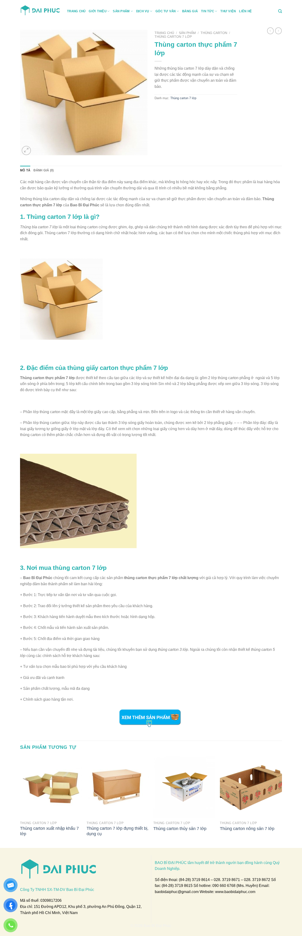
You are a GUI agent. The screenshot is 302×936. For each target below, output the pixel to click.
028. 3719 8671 (227, 880)
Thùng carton (214, 33)
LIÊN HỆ (245, 11)
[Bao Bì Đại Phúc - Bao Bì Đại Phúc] (40, 9)
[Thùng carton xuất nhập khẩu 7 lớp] (51, 787)
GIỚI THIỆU (97, 11)
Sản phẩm (187, 33)
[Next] (281, 801)
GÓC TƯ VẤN (165, 11)
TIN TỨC (207, 11)
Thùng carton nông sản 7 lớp (247, 828)
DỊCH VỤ (142, 11)
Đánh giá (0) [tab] (44, 170)
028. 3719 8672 (257, 880)
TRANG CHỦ (76, 11)
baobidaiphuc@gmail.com (177, 892)
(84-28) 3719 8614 (194, 880)
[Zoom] (26, 150)
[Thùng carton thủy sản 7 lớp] (184, 787)
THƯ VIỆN (228, 11)
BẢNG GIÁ (190, 11)
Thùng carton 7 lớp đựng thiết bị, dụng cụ (117, 831)
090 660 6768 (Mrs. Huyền (234, 886)
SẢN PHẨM (121, 11)
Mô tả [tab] (25, 170)
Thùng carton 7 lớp (173, 36)
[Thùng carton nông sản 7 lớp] (251, 787)
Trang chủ (164, 33)
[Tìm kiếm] (280, 11)
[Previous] (20, 801)
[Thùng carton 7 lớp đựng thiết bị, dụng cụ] (118, 787)
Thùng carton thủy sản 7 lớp (179, 828)
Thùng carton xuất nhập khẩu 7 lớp (49, 831)
